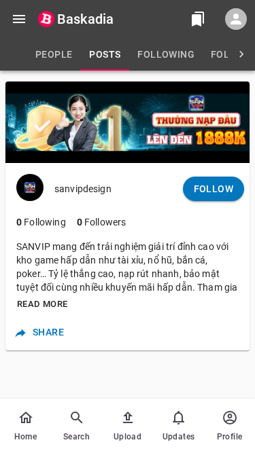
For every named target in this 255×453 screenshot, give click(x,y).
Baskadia (85, 19)
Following (41, 222)
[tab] (53, 54)
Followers (101, 222)
